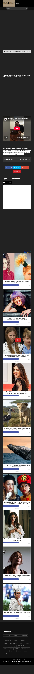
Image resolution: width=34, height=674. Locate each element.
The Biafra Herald (21, 659)
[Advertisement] (17, 30)
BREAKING (20, 638)
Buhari (28, 638)
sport (25, 651)
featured (6, 645)
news (11, 648)
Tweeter (18, 167)
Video (5, 653)
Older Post (24, 159)
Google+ (26, 167)
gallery (13, 645)
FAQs (19, 661)
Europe (5, 643)
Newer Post (10, 159)
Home (5, 661)
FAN (21, 643)
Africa (9, 635)
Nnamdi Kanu (25, 648)
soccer (19, 651)
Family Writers (13, 643)
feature (27, 643)
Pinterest (17, 171)
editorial (22, 640)
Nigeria (17, 648)
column (15, 640)
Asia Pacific (6, 638)
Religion (13, 651)
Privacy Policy (25, 661)
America (15, 635)
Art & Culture (23, 635)
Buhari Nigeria (7, 640)
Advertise (14, 661)
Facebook (9, 167)
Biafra (13, 638)
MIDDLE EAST (21, 645)
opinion (6, 651)
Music (5, 648)
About (9, 661)
